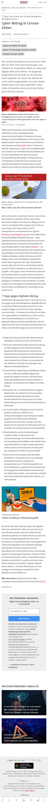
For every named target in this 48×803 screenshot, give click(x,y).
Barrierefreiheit (39, 774)
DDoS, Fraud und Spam (19, 7)
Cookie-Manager (12, 771)
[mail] (31, 800)
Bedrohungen (6, 7)
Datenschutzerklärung (17, 644)
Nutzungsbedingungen (17, 639)
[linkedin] (24, 800)
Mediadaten (18, 774)
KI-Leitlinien (29, 776)
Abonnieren (24, 618)
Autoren (37, 776)
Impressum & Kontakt (16, 776)
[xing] (16, 800)
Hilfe (25, 771)
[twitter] (9, 800)
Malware (35, 247)
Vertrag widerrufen (35, 771)
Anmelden (42, 2)
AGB (20, 771)
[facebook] (3, 800)
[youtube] (33, 760)
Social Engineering (18, 234)
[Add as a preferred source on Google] (24, 766)
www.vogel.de (30, 790)
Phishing (5, 234)
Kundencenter (8, 774)
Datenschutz (27, 774)
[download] (38, 800)
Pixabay (20, 125)
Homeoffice (22, 145)
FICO (41, 582)
